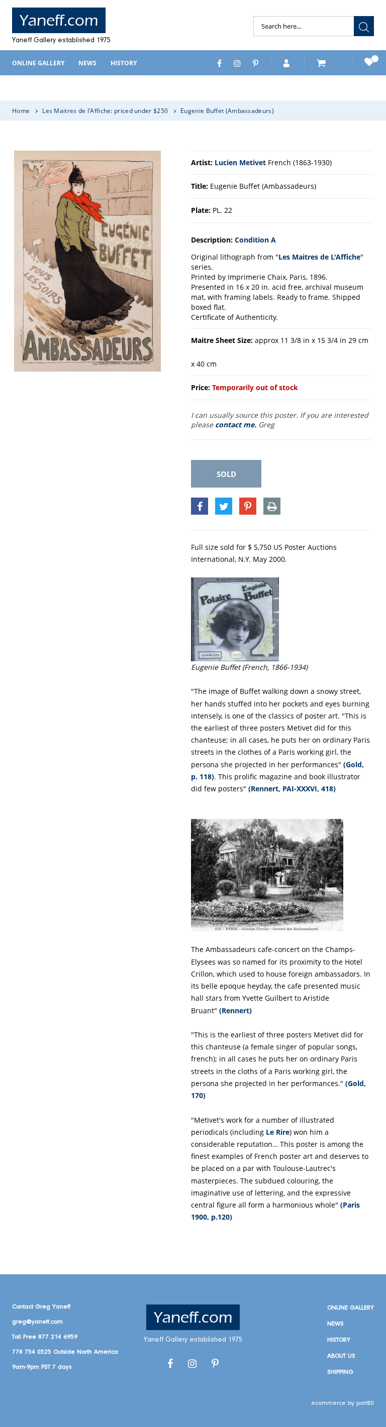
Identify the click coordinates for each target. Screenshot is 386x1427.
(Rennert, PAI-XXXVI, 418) (292, 788)
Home (21, 110)
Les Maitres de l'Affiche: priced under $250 (105, 110)
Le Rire (278, 1132)
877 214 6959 (57, 1337)
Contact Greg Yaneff (41, 1306)
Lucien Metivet (240, 162)
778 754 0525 (31, 1352)
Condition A (255, 240)
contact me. (235, 424)
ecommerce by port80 (342, 1403)
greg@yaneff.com (37, 1322)
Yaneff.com (59, 20)
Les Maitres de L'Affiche (319, 257)
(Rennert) (235, 1010)
